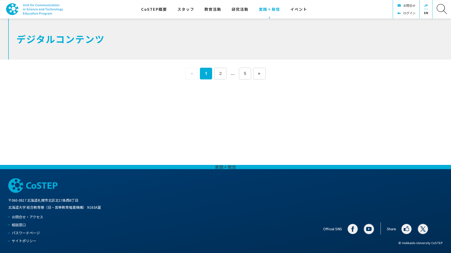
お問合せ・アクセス (27, 216)
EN (426, 13)
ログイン (409, 13)
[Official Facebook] (352, 228)
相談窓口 (19, 224)
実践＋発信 (225, 167)
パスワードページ (26, 232)
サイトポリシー (24, 240)
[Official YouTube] (368, 228)
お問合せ (409, 5)
